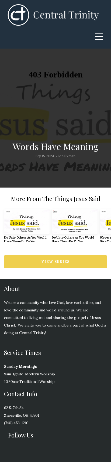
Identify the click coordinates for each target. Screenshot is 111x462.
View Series (55, 261)
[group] (27, 228)
